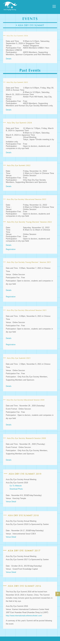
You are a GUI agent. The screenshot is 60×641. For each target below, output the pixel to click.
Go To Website (16, 486)
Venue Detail (11, 502)
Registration (10, 249)
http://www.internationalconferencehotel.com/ (24, 616)
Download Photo (16, 489)
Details (8, 59)
